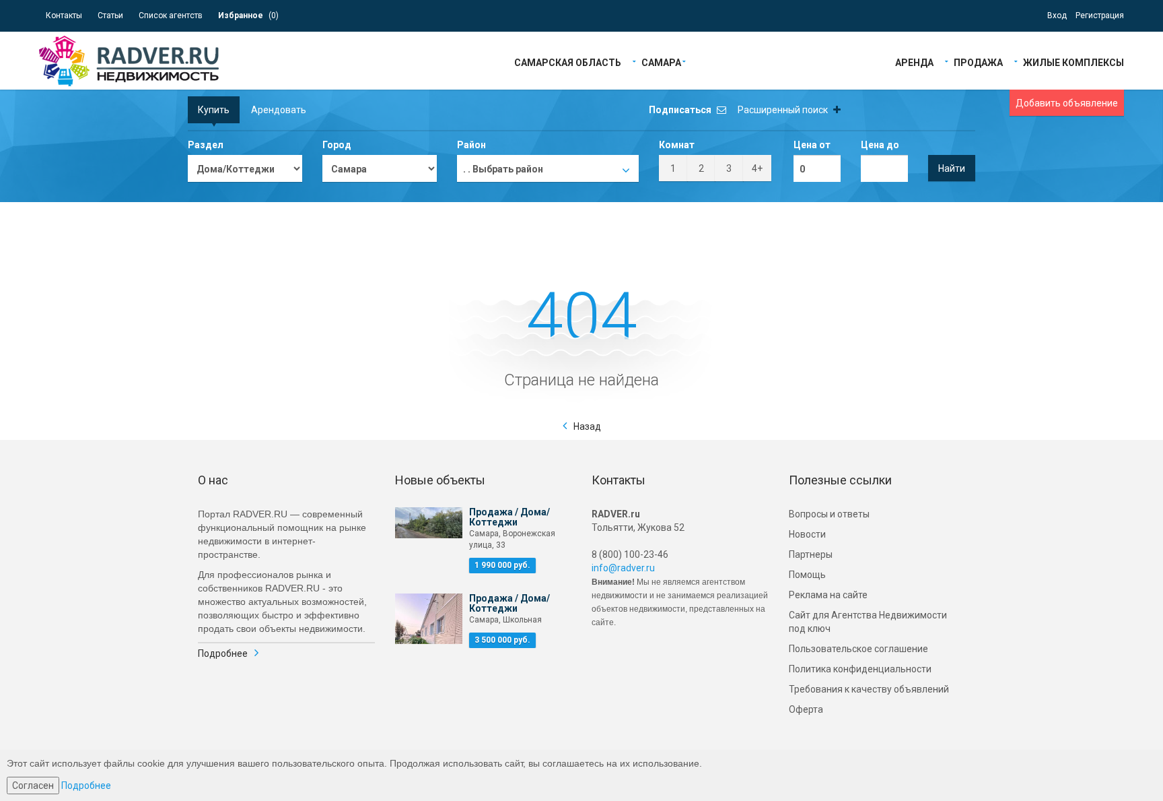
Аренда (914, 61)
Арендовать (278, 109)
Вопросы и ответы (829, 514)
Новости (807, 534)
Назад (587, 426)
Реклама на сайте (828, 594)
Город (336, 144)
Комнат (677, 144)
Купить (214, 109)
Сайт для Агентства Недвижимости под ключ (868, 622)
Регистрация (1100, 15)
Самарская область (567, 61)
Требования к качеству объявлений (869, 689)
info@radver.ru (623, 568)
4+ (757, 168)
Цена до (880, 144)
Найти (951, 168)
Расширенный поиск (784, 109)
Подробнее (223, 653)
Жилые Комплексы (1073, 61)
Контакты (64, 15)
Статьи (110, 15)
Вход (1057, 15)
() (248, 15)
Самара (661, 61)
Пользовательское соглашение (858, 648)
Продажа (978, 61)
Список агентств (171, 15)
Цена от (812, 144)
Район (471, 144)
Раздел (205, 144)
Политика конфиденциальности (860, 669)
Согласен (33, 785)
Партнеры (811, 554)
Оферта (806, 709)
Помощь (807, 574)
